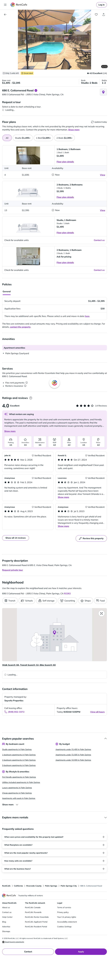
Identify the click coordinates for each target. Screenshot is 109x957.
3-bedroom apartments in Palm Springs (19, 765)
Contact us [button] (99, 240)
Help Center (7, 917)
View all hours (97, 711)
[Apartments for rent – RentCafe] (19, 5)
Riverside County (34, 886)
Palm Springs (51, 886)
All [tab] (7, 138)
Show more (10, 431)
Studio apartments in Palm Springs (17, 749)
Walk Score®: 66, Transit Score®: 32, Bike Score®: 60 (29, 665)
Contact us (6, 912)
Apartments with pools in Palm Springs (18, 798)
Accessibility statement (67, 922)
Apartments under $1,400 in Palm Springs (73, 749)
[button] (54, 39)
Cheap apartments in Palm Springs (17, 793)
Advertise (6, 926)
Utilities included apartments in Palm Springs (21, 782)
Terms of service (64, 907)
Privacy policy (63, 912)
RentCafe (6, 886)
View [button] (102, 174)
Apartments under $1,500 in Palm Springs (73, 755)
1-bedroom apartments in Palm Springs (19, 755)
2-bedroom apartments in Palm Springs (19, 760)
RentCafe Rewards (33, 912)
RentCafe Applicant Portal (36, 922)
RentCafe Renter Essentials (37, 917)
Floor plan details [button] (65, 161)
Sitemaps (6, 931)
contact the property (20, 327)
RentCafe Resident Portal (36, 926)
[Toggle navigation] (5, 5)
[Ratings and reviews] (30, 398)
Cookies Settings (64, 926)
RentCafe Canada (32, 907)
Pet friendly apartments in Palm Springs (19, 777)
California (18, 886)
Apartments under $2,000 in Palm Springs (73, 760)
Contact (28, 951)
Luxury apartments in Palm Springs (17, 787)
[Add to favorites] (96, 14)
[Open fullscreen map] (101, 613)
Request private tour (12, 570)
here (87, 316)
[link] (101, 4)
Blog (4, 922)
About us (6, 907)
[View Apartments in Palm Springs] (5, 14)
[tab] (23, 138)
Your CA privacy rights (66, 917)
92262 (67, 593)
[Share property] (103, 14)
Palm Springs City (69, 886)
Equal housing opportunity (14, 942)
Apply (81, 951)
